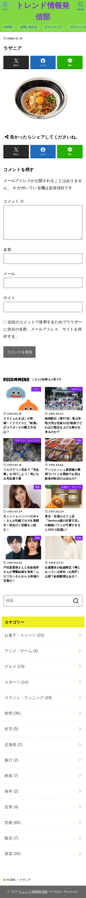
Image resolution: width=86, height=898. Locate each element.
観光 (11, 838)
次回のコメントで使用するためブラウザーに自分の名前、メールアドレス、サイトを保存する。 (42, 329)
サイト (9, 298)
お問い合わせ (29, 27)
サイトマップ (53, 27)
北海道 (13, 744)
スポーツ (16, 682)
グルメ (14, 666)
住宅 (11, 729)
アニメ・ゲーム (21, 651)
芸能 (13, 822)
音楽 (13, 853)
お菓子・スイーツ (24, 635)
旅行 (11, 760)
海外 (11, 791)
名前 (7, 249)
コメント (13, 201)
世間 (13, 713)
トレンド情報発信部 (43, 11)
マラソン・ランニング (28, 697)
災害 (11, 807)
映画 (11, 775)
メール (9, 273)
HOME (8, 27)
